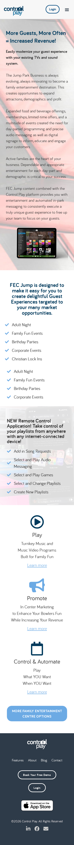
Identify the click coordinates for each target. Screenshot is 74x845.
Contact (57, 760)
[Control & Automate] (37, 649)
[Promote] (37, 585)
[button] (67, 9)
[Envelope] (45, 828)
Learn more (37, 565)
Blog (44, 760)
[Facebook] (37, 828)
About (32, 760)
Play (37, 534)
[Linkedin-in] (28, 828)
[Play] (37, 522)
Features (18, 760)
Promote (37, 598)
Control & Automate (37, 661)
